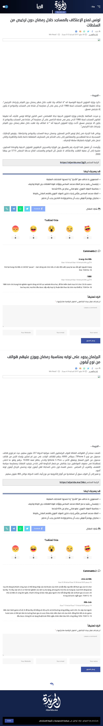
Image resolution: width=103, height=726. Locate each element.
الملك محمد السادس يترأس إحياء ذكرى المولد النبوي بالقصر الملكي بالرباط (66, 193)
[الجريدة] (51, 6)
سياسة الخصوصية (61, 720)
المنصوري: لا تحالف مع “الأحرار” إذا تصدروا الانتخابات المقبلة (72, 179)
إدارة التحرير (93, 35)
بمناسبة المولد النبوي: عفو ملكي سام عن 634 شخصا (75, 189)
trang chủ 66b (85, 259)
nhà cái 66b (86, 579)
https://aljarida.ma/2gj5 (73, 162)
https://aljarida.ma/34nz (73, 482)
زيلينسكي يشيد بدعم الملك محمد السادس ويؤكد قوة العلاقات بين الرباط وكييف (63, 184)
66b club (88, 602)
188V (89, 276)
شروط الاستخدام (46, 720)
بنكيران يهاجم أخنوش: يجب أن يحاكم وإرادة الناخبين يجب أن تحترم (70, 198)
